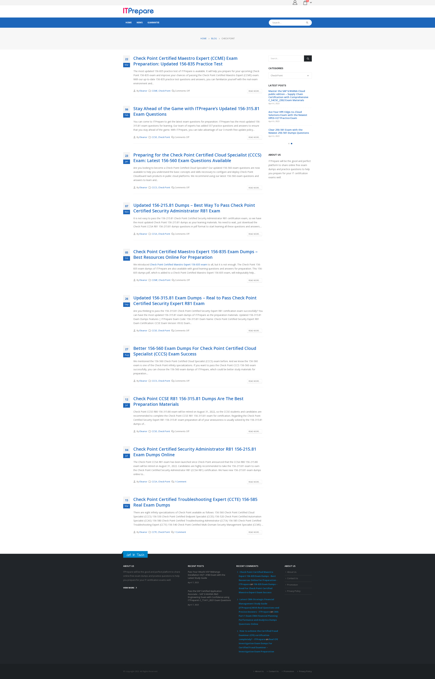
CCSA (154, 233)
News (139, 22)
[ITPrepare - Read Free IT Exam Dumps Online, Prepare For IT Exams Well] (138, 11)
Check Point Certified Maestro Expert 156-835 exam (178, 264)
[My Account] (295, 2)
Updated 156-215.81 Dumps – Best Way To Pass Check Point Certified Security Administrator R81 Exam (194, 208)
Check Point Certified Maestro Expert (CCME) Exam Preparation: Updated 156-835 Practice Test (185, 61)
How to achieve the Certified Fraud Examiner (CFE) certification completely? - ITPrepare (258, 635)
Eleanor (143, 90)
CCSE (154, 137)
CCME (155, 90)
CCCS (154, 187)
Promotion (292, 584)
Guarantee (153, 22)
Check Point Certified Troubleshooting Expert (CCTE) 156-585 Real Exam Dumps (195, 502)
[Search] (307, 22)
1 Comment (180, 481)
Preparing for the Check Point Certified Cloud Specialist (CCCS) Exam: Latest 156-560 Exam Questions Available (197, 157)
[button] (289, 143)
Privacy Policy (293, 591)
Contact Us (292, 578)
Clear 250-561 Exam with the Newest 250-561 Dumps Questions (288, 131)
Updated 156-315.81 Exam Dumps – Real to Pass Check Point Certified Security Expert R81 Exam (195, 300)
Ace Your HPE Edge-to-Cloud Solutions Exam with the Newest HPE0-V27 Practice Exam (287, 115)
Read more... (254, 91)
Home (129, 22)
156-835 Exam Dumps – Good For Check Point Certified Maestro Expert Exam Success (258, 588)
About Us (292, 572)
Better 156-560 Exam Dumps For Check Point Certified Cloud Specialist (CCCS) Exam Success (194, 351)
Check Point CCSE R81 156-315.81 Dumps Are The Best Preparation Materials (188, 401)
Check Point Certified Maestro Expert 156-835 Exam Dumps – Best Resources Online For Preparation (195, 254)
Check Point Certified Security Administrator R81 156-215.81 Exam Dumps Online (194, 451)
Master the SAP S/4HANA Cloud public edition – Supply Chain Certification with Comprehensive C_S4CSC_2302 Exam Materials (288, 95)
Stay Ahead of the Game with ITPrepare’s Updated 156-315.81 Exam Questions (196, 111)
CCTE (154, 532)
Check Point (164, 90)
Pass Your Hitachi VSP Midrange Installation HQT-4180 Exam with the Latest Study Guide (206, 574)
